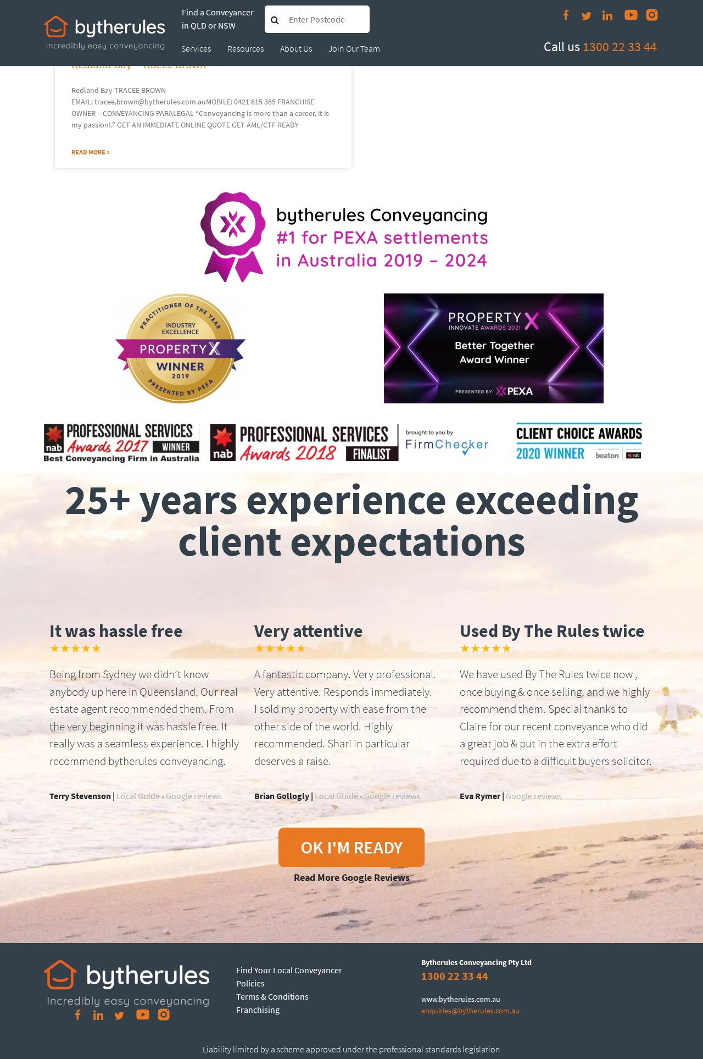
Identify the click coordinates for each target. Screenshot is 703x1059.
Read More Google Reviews (352, 877)
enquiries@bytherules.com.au (470, 1011)
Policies (250, 983)
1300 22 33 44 (620, 46)
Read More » (90, 152)
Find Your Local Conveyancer (289, 969)
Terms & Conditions (272, 996)
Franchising (258, 1009)
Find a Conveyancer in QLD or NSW (218, 19)
